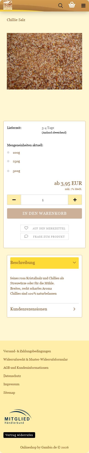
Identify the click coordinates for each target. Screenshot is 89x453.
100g (16, 152)
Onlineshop (28, 447)
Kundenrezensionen (28, 309)
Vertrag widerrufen (19, 435)
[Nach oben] (76, 446)
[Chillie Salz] (44, 61)
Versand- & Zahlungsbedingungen (27, 351)
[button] (14, 200)
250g (16, 161)
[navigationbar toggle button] (83, 5)
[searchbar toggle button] (60, 5)
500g (16, 171)
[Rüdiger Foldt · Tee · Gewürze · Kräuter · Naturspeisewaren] (6, 5)
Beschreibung (22, 262)
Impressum (11, 384)
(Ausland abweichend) (54, 132)
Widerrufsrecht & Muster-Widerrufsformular (35, 359)
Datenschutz (12, 376)
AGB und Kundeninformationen (25, 367)
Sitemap (9, 392)
